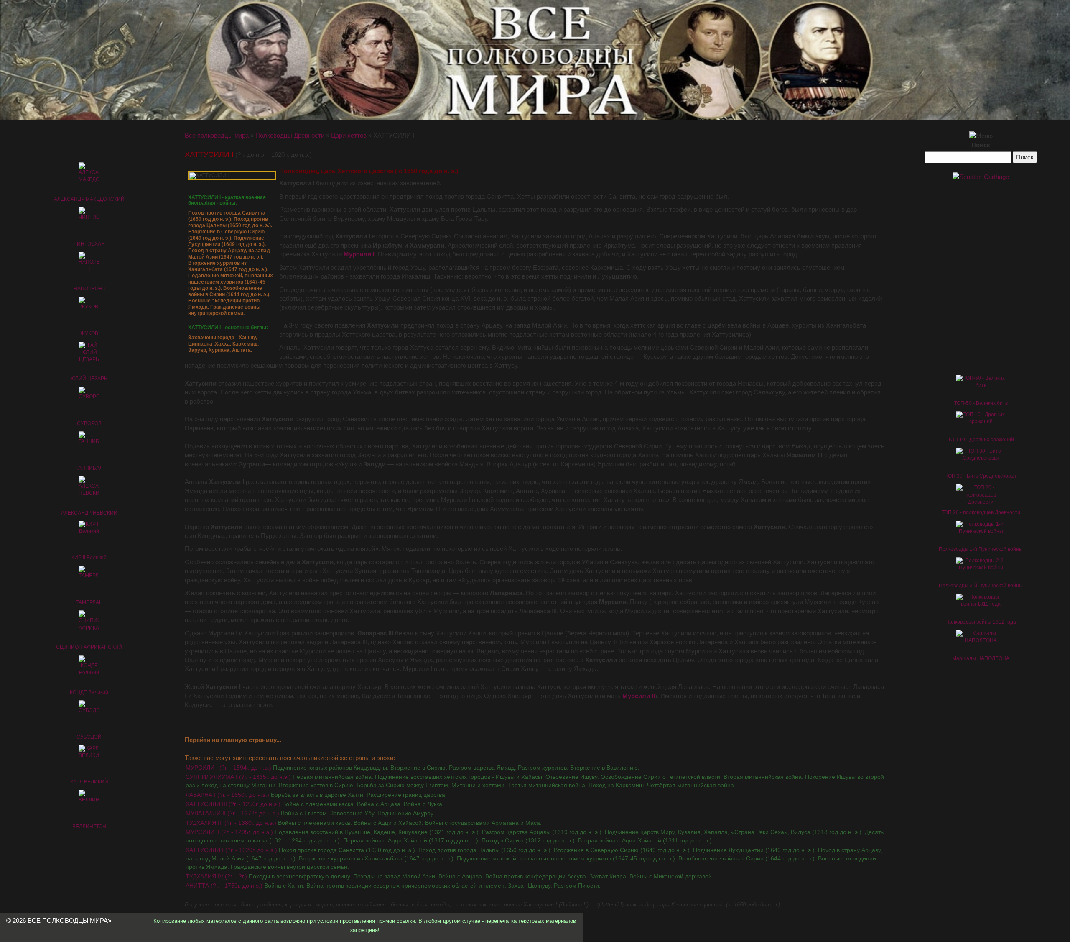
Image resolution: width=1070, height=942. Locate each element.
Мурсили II (638, 695)
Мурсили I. (360, 254)
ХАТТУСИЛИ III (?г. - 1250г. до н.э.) (315, 804)
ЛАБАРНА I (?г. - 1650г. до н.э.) (316, 794)
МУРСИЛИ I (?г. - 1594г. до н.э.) (412, 767)
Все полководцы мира (217, 135)
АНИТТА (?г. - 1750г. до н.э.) (393, 885)
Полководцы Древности (289, 135)
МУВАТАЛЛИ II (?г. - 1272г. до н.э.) (310, 813)
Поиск (980, 144)
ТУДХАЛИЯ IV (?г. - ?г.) (449, 876)
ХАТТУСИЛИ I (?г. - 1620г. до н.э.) (534, 858)
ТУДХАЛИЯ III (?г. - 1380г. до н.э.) (364, 822)
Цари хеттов (349, 135)
